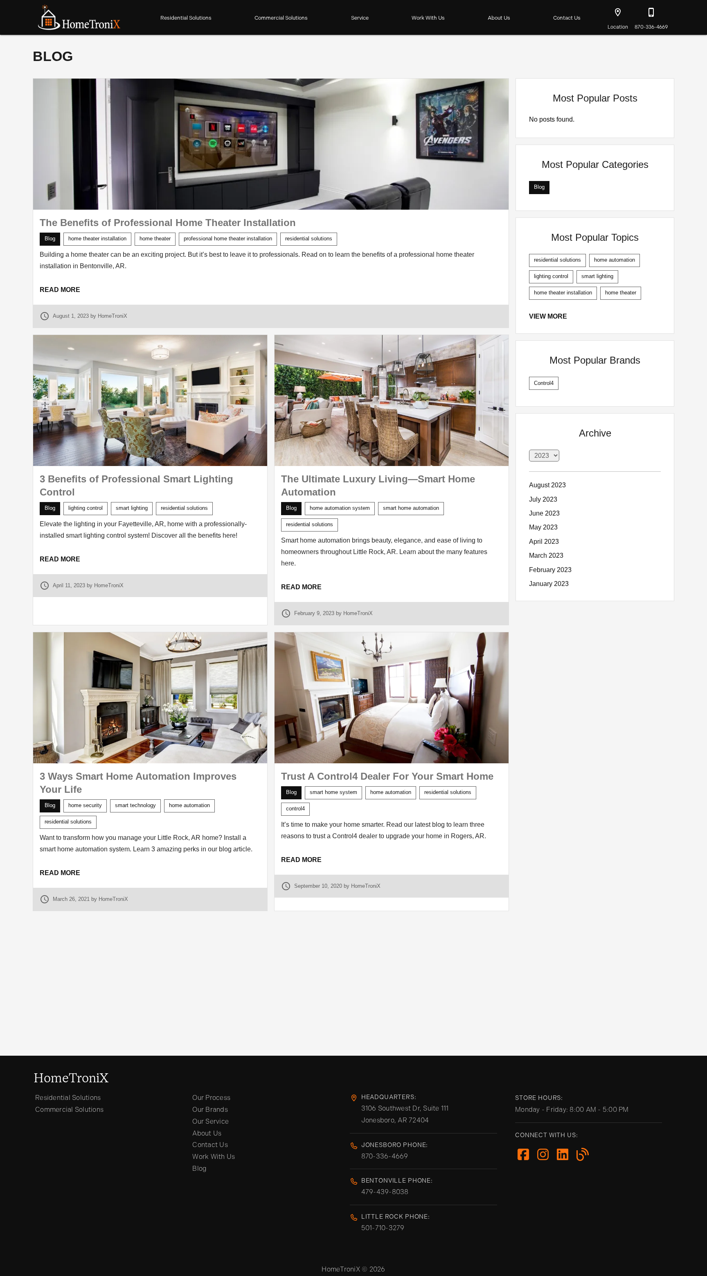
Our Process (211, 1098)
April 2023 (544, 541)
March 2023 (546, 555)
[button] (618, 12)
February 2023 (550, 569)
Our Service (210, 1121)
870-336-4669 (384, 1156)
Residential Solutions (186, 18)
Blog (199, 1168)
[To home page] (79, 15)
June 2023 (544, 513)
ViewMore (548, 316)
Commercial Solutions (281, 18)
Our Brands (210, 1109)
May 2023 (543, 527)
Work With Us (428, 18)
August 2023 (547, 485)
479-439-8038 (385, 1192)
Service (360, 18)
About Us (499, 18)
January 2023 (549, 583)
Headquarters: (389, 1097)
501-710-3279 (383, 1228)
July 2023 (543, 499)
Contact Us (567, 18)
